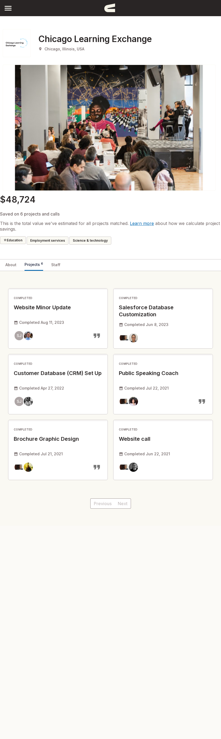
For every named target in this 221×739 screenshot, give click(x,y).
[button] (8, 8)
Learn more (142, 223)
